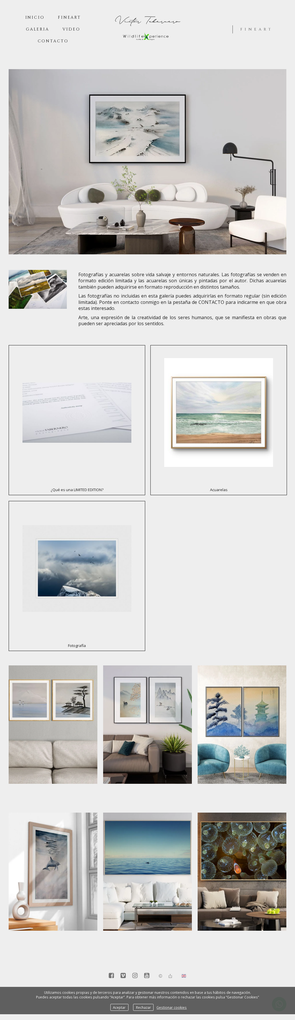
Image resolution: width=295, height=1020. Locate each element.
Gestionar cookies (171, 1007)
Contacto (53, 41)
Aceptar (119, 1007)
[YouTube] (146, 976)
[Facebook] (111, 976)
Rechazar (143, 1007)
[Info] (160, 976)
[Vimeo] (123, 976)
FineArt (69, 17)
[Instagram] (135, 976)
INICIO (35, 17)
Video (71, 29)
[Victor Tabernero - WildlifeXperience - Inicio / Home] (147, 41)
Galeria (37, 29)
